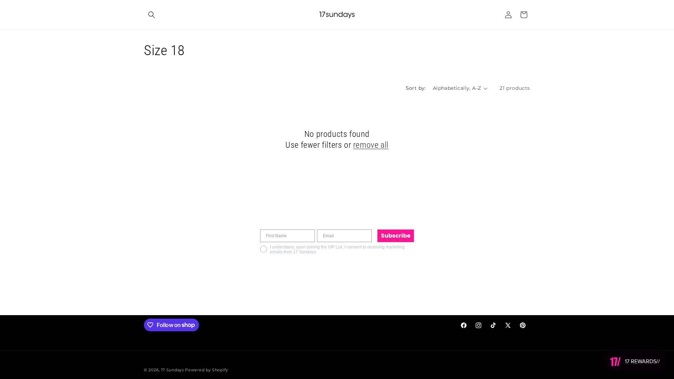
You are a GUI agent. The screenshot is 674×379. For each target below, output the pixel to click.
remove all (371, 145)
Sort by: (416, 88)
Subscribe (395, 236)
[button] (151, 14)
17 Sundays (172, 369)
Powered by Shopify (206, 369)
